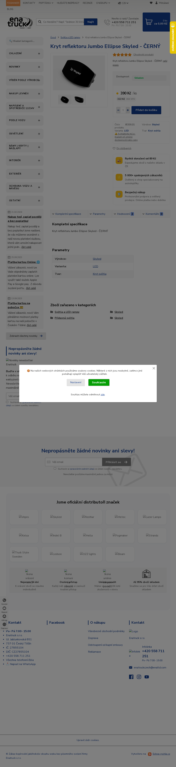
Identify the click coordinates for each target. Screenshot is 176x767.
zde (103, 394)
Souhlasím (99, 382)
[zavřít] (154, 368)
